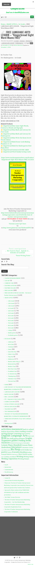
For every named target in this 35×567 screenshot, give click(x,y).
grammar (21, 438)
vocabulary (6, 456)
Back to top (30, 564)
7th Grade (10, 323)
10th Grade (11, 301)
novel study (24, 450)
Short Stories (22, 454)
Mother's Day (11, 366)
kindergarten (20, 443)
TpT (2, 456)
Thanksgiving (12, 376)
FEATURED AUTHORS (10, 285)
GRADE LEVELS (11, 24)
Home (3, 24)
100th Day (10, 342)
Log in (6, 464)
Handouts (5, 443)
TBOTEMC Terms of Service (12, 497)
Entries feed (7, 467)
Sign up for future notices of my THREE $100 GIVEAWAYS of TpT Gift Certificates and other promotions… (16, 492)
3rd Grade (11, 313)
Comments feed (8, 469)
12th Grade (11, 306)
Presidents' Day (12, 371)
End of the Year (12, 351)
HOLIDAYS (7, 338)
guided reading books (21, 440)
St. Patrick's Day (12, 373)
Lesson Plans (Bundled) (11, 445)
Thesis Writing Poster (24, 255)
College (10, 330)
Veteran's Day (11, 381)
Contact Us (7, 478)
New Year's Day (12, 369)
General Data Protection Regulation (14, 480)
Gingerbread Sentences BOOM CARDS (16, 150)
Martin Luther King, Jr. (14, 361)
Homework (13, 443)
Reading (23, 452)
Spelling (30, 454)
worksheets (13, 456)
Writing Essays (23, 459)
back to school (28, 429)
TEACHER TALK (8, 409)
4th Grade (10, 315)
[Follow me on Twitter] (2, 17)
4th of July (11, 344)
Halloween (11, 359)
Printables (16, 452)
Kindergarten (29, 41)
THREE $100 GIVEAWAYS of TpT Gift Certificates (17, 418)
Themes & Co (27, 562)
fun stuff (10, 438)
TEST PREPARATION (10, 411)
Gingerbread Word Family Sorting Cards (17, 152)
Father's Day (11, 354)
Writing (19, 456)
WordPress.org (8, 472)
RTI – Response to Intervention (12, 399)
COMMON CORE (8, 283)
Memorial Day (12, 364)
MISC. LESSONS (8, 396)
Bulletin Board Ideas (8, 431)
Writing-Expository (9, 459)
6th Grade (10, 320)
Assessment (17, 429)
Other (30, 450)
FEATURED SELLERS (10, 288)
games (15, 438)
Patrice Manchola (18, 45)
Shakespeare (15, 454)
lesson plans (27, 443)
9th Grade (10, 328)
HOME (6, 384)
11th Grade (11, 303)
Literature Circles (27, 447)
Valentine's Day (12, 378)
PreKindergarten (19, 43)
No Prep (15, 449)
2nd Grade (11, 310)
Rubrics (9, 454)
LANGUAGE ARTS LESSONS (8, 43)
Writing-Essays (29, 457)
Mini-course (7, 450)
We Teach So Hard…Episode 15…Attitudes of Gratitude (17, 252)
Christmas (22, 41)
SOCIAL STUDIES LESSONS (11, 404)
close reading (20, 431)
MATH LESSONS (9, 394)
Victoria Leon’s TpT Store (17, 224)
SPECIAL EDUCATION (10, 406)
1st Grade (21, 24)
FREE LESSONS (8, 290)
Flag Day (10, 356)
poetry (4, 452)
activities (6, 429)
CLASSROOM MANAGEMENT (12, 278)
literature (16, 447)
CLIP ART (7, 280)
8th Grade (10, 325)
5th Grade (10, 318)
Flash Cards (31, 436)
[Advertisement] (17, 536)
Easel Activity (25, 433)
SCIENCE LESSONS (9, 401)
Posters (9, 452)
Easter (9, 349)
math (2, 450)
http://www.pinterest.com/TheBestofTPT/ (17, 228)
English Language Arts (14, 435)
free (31, 43)
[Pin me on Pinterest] (6, 17)
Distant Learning (14, 433)
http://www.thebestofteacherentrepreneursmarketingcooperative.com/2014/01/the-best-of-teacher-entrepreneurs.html (17, 215)
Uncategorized (8, 423)
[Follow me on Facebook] (4, 17)
